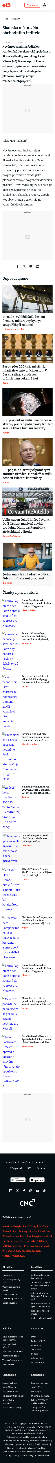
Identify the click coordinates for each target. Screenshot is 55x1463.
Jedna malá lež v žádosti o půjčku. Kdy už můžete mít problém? (27, 576)
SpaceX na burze (9, 1383)
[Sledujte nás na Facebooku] (24, 1190)
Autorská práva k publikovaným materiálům (27, 1437)
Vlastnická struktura (37, 1448)
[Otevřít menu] (51, 5)
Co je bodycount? (10, 1302)
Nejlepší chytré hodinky (13, 1395)
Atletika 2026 (37, 1358)
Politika (6, 1328)
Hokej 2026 (36, 1345)
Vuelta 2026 (18, 1255)
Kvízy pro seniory (10, 1294)
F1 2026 (34, 1354)
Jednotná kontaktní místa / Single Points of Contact (27, 1451)
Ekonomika (37, 1374)
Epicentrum (7, 1275)
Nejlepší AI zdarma (10, 1391)
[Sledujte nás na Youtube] (37, 1190)
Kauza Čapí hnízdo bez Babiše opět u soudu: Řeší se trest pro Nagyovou (36, 603)
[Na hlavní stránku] (6, 4)
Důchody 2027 (37, 1391)
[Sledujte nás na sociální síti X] (17, 1190)
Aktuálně (7, 1267)
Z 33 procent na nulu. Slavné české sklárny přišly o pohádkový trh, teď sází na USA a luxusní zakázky (27, 424)
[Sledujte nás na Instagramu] (30, 1190)
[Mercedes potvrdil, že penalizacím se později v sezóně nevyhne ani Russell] (11, 1014)
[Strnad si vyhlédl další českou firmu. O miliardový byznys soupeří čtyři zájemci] (27, 299)
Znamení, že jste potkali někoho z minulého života (41, 1285)
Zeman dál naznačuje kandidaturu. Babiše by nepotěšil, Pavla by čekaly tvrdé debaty (35, 636)
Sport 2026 (37, 1328)
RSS (29, 1168)
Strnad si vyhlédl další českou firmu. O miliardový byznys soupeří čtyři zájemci (23, 321)
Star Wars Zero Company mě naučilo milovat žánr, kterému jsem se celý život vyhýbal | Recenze (37, 920)
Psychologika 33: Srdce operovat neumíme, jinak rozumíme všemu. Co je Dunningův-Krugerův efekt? (35, 737)
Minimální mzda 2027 (40, 1395)
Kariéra (41, 1168)
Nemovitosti (18, 1236)
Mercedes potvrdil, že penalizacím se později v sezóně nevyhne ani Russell (36, 1001)
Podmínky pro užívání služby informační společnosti (26, 1440)
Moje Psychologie (11, 1226)
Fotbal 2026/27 (38, 1341)
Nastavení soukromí (16, 1448)
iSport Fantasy (19, 1231)
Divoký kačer (8, 1364)
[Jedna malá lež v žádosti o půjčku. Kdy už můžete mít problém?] (27, 557)
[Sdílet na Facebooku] (17, 266)
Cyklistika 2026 (37, 1362)
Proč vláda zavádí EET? (12, 1351)
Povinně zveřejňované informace (34, 1455)
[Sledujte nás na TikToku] (44, 1190)
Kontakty (11, 1162)
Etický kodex (11, 1455)
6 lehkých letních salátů (41, 1318)
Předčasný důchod (39, 1383)
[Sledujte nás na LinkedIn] (10, 1190)
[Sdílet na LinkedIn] (37, 266)
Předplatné (16, 1168)
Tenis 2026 (36, 1349)
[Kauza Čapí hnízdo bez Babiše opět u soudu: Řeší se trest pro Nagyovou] (11, 613)
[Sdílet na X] (24, 266)
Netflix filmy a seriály (11, 1407)
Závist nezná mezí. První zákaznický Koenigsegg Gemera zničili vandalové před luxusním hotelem (35, 679)
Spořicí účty (36, 1387)
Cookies (45, 1444)
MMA (33, 1336)
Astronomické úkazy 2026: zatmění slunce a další (41, 1296)
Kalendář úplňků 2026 (12, 1298)
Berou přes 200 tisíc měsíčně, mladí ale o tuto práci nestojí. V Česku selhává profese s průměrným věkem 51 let (24, 372)
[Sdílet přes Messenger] (30, 266)
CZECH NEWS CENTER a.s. (38, 1423)
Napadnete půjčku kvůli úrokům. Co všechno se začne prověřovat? (35, 838)
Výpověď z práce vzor (12, 1360)
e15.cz (5, 18)
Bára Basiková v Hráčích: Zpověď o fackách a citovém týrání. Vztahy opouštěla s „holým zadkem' (36, 1039)
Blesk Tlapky (30, 1226)
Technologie (9, 1374)
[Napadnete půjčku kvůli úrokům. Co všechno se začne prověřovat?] (12, 848)
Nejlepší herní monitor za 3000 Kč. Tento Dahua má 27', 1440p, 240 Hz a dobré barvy (36, 789)
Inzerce (39, 1162)
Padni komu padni (10, 1355)
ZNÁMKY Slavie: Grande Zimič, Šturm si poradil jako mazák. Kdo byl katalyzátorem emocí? (37, 872)
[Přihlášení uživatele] (45, 5)
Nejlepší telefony (10, 1387)
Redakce (25, 1162)
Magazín (16, 18)
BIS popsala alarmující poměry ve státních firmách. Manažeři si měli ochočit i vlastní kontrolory (27, 474)
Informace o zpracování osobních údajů (22, 1444)
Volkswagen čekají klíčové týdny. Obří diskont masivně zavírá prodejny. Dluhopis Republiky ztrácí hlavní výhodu (26, 525)
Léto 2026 (36, 1267)
